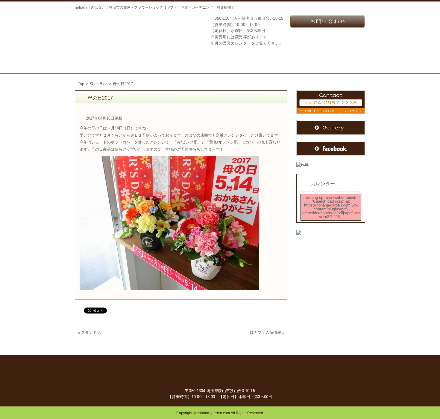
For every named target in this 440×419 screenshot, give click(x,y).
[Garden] (203, 62)
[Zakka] (235, 62)
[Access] (267, 62)
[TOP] (96, 62)
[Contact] (305, 62)
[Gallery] (346, 62)
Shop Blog (98, 84)
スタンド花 (91, 332)
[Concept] (135, 62)
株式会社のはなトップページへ (105, 28)
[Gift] (169, 62)
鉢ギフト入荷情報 (265, 332)
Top (81, 84)
